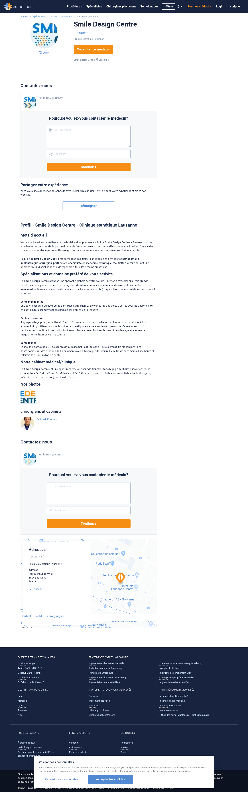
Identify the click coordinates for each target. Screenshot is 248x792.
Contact (26, 616)
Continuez (88, 167)
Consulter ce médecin (93, 49)
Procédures (74, 6)
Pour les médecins (200, 6)
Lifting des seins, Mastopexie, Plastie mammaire (184, 715)
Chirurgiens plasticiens (121, 6)
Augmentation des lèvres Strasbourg (107, 677)
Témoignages (149, 6)
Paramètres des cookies (61, 779)
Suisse (53, 16)
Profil (38, 616)
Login (219, 6)
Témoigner (172, 6)
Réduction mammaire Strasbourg (105, 668)
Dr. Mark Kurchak (46, 419)
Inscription (234, 6)
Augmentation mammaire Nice (104, 682)
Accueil (24, 16)
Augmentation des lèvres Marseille (106, 663)
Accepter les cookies (110, 779)
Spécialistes (94, 6)
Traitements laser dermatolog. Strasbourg (180, 663)
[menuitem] (74, 6)
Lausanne (67, 16)
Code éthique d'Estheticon (31, 747)
